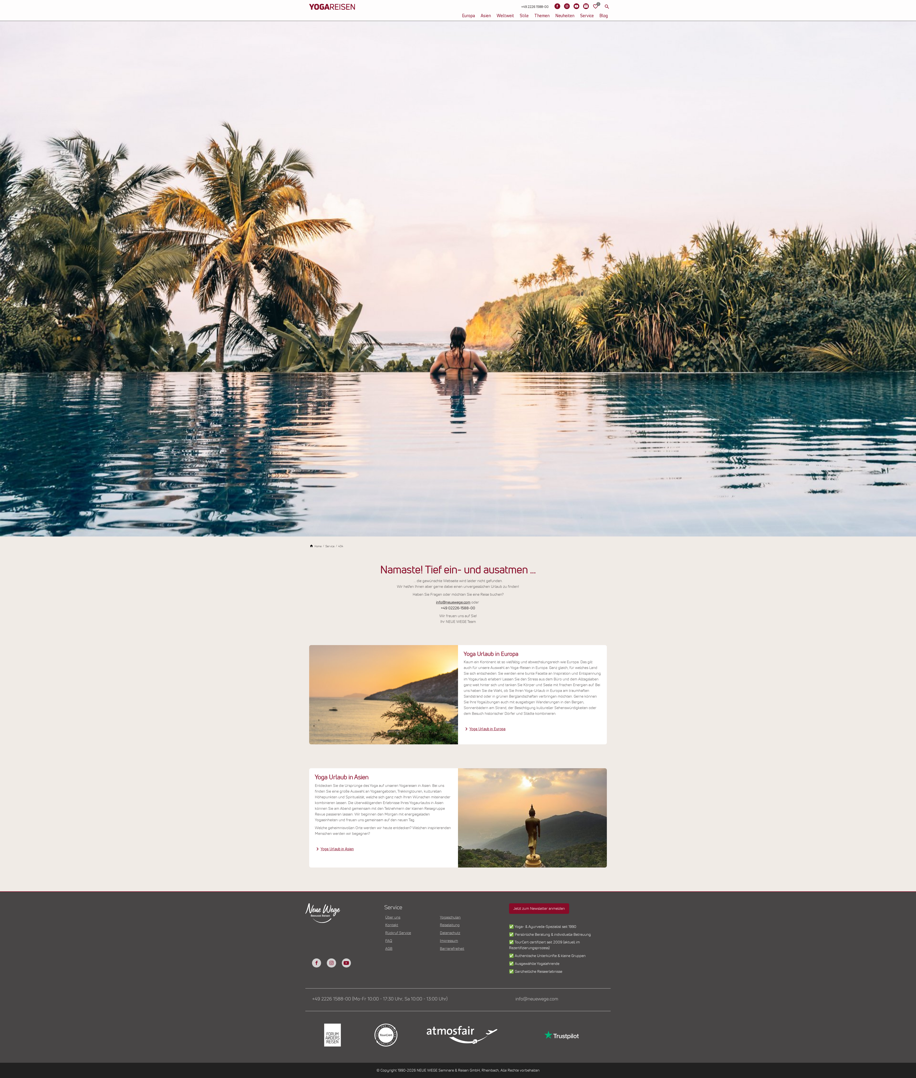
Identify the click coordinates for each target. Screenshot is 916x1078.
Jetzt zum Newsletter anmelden (539, 908)
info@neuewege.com (453, 602)
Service (587, 16)
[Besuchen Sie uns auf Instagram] (567, 6)
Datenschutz (450, 933)
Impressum (449, 941)
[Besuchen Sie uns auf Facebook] (557, 6)
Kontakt (391, 925)
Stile (524, 16)
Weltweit (505, 16)
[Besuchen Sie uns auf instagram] (331, 963)
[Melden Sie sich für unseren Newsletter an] (586, 6)
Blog (603, 16)
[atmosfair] (462, 1035)
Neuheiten (564, 16)
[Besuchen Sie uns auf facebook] (316, 963)
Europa (468, 16)
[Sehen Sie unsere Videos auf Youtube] (576, 6)
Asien (486, 16)
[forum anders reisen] (332, 1035)
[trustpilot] (561, 1035)
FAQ (388, 941)
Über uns (392, 917)
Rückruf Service (398, 933)
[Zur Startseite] (332, 14)
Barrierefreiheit (452, 949)
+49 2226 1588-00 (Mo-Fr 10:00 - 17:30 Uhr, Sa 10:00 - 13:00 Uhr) (380, 999)
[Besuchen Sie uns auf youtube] (346, 963)
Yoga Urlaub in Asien (337, 849)
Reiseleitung (450, 925)
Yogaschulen (450, 917)
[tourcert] (385, 1035)
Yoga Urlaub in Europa (487, 729)
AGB (388, 949)
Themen (542, 16)
